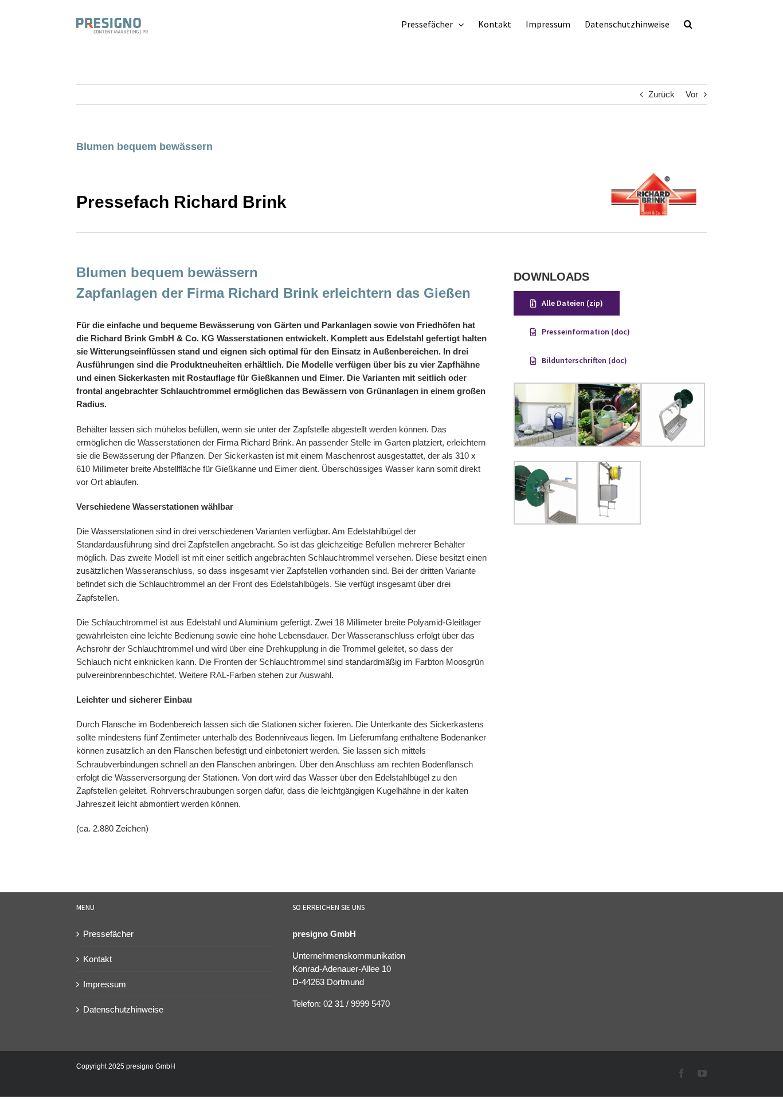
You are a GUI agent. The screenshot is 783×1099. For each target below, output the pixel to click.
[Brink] (654, 175)
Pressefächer (108, 934)
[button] (688, 24)
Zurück (661, 94)
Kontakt (97, 959)
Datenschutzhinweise (123, 1009)
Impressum (104, 984)
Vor (692, 94)
